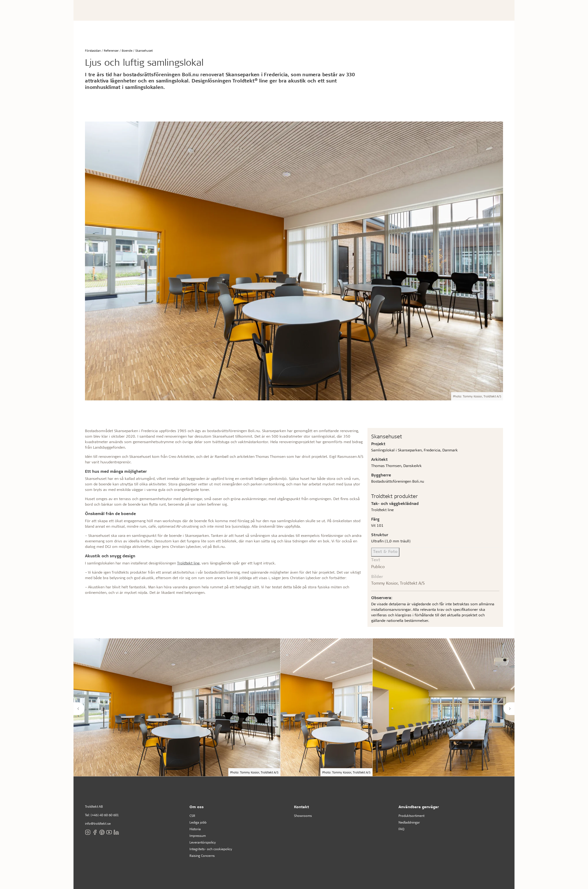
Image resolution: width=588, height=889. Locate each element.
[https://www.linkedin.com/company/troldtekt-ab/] (116, 832)
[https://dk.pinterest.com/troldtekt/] (102, 832)
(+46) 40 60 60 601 (105, 815)
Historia (195, 829)
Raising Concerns (202, 855)
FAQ (401, 829)
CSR (192, 815)
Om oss (196, 806)
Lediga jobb (197, 822)
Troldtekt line (188, 563)
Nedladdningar (409, 822)
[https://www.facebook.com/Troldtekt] (95, 832)
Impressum (197, 835)
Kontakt (301, 806)
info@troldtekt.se (98, 823)
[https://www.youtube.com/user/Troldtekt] (109, 832)
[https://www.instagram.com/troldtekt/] (87, 832)
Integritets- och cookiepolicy (210, 849)
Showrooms (303, 815)
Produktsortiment (411, 815)
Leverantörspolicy (202, 842)
